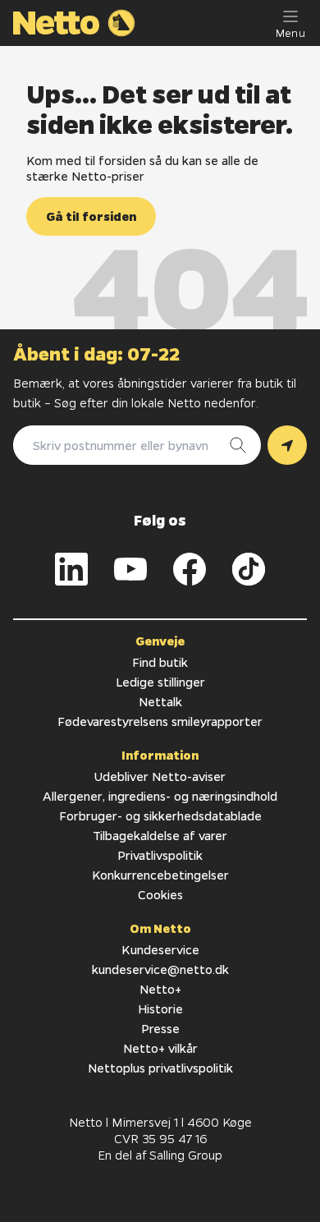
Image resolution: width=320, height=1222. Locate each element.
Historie (160, 1008)
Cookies (160, 894)
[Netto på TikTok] (248, 569)
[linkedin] (71, 569)
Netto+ (160, 989)
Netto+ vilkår (160, 1048)
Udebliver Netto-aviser (160, 776)
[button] (91, 216)
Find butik (160, 662)
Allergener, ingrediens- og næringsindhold (160, 796)
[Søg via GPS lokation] (287, 445)
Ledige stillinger (160, 681)
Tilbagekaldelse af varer (160, 835)
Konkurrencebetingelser (160, 874)
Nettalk (160, 701)
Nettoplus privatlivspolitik (160, 1067)
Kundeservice (160, 949)
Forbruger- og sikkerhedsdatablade (160, 815)
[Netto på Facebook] (189, 569)
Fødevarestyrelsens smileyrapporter (160, 721)
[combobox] (120, 445)
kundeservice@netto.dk (160, 969)
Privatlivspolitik (160, 855)
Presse (160, 1028)
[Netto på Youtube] (130, 569)
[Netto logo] (74, 23)
